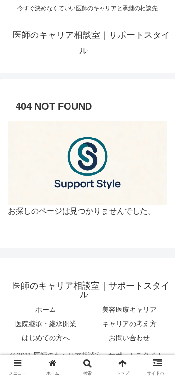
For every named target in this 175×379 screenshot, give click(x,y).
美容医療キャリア (129, 309)
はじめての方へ (46, 338)
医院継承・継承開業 (45, 323)
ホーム (45, 309)
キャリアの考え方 (129, 323)
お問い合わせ (129, 338)
